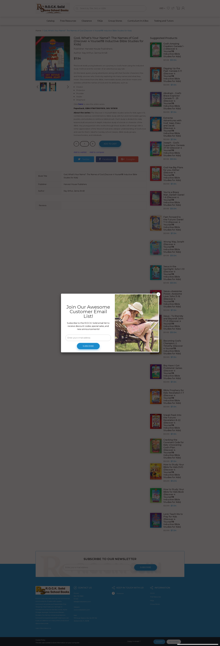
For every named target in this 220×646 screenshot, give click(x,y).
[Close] (158, 294)
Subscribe (88, 346)
